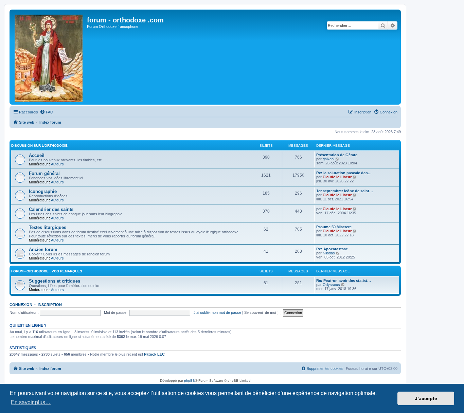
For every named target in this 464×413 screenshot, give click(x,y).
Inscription (50, 305)
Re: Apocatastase (332, 249)
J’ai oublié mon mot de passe (217, 312)
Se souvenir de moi (260, 312)
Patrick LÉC (154, 354)
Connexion (21, 305)
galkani (328, 159)
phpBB (189, 380)
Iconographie (43, 191)
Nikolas (329, 253)
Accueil (36, 155)
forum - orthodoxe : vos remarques (46, 271)
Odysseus (331, 285)
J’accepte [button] (426, 398)
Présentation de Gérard (337, 155)
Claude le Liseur (337, 177)
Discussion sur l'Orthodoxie (39, 145)
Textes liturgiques (47, 227)
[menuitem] (46, 112)
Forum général (44, 173)
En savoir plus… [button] (31, 402)
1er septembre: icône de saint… (344, 191)
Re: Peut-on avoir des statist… (343, 281)
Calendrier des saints (51, 209)
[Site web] (49, 57)
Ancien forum (43, 249)
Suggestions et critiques (54, 281)
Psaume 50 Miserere (334, 227)
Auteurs (57, 164)
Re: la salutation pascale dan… (344, 173)
